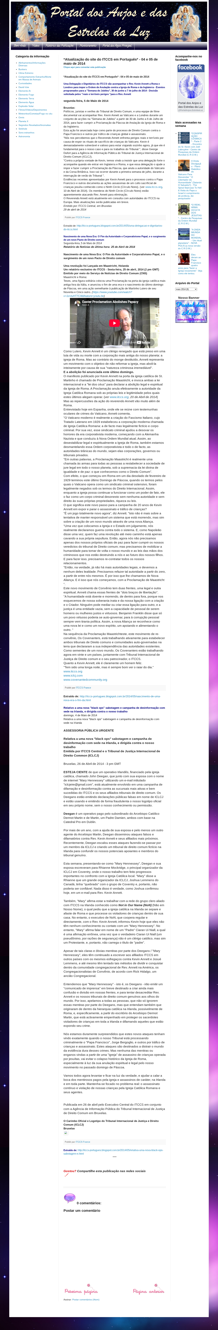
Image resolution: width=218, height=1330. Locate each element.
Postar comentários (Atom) (85, 1299)
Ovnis (21, 117)
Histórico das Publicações (59, 46)
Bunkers (23, 69)
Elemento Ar (25, 91)
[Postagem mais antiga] (149, 1294)
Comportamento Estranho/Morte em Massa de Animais (35, 78)
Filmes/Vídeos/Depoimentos (33, 110)
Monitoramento (87, 46)
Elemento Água (26, 102)
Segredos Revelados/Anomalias (35, 125)
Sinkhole (23, 128)
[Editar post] (66, 1175)
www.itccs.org (153, 186)
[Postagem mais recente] (81, 1294)
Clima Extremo (26, 73)
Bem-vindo (20, 46)
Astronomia (24, 136)
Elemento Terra (26, 98)
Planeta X (23, 121)
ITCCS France (83, 217)
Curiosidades (25, 83)
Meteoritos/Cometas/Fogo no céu (35, 113)
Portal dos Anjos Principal (117, 46)
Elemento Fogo (26, 94)
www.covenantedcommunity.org (85, 679)
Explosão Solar (26, 106)
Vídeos (35, 46)
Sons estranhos (26, 132)
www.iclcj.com (73, 675)
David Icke (24, 87)
